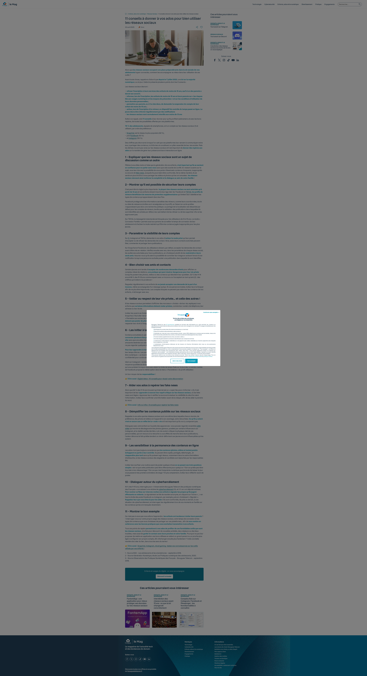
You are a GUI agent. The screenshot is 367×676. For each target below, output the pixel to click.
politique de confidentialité (195, 356)
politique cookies (207, 356)
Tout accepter (191, 361)
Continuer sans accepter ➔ (211, 312)
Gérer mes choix (177, 361)
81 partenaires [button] (170, 324)
